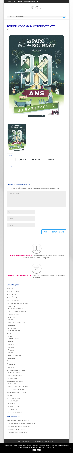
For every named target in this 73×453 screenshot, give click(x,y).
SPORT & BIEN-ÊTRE (13, 398)
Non (38, 450)
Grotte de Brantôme (14, 355)
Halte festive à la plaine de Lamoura (18, 420)
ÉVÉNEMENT (11, 364)
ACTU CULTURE (12, 294)
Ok (34, 450)
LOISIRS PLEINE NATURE (15, 381)
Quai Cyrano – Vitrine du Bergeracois (18, 426)
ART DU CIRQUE (13, 338)
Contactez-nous (37, 441)
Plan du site (49, 441)
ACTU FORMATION (13, 300)
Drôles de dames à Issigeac (16, 322)
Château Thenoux (13, 406)
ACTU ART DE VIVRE (13, 291)
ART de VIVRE (11, 317)
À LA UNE (10, 288)
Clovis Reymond (13, 409)
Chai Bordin (11, 403)
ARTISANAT (10, 333)
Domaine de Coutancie (15, 375)
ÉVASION (10, 361)
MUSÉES (11, 344)
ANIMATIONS (11, 306)
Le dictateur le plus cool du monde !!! (18, 432)
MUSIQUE (11, 347)
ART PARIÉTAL (11, 328)
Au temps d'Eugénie (14, 372)
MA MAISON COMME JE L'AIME (16, 392)
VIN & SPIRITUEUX (12, 401)
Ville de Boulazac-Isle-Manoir (17, 311)
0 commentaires (12, 30)
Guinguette (11, 325)
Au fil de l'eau (12, 383)
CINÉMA (10, 341)
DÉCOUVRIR (10, 350)
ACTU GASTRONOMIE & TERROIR (17, 303)
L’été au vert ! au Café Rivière (16, 429)
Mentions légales (23, 441)
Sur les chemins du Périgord (16, 389)
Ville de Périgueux (13, 314)
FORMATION (11, 367)
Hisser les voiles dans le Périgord (18, 386)
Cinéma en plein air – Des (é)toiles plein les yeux (21, 423)
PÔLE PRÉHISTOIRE (14, 330)
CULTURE (10, 336)
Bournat (10, 319)
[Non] (71, 448)
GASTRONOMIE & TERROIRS (16, 370)
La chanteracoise (13, 378)
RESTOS (9, 395)
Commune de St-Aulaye (15, 308)
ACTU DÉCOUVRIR (12, 297)
